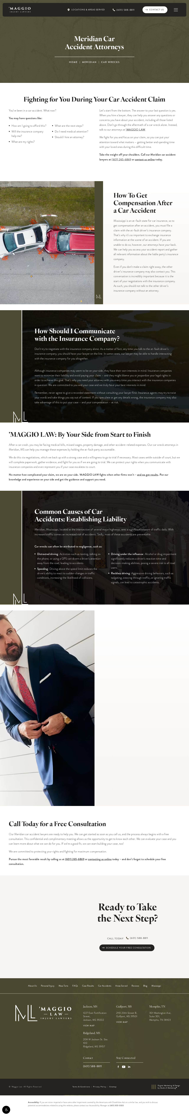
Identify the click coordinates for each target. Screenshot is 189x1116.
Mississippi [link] (156, 986)
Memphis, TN (157, 1006)
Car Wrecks (110, 62)
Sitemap (113, 1086)
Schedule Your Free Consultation (128, 947)
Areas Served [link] (121, 986)
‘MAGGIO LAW (135, 129)
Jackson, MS (90, 1006)
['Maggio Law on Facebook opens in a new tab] (118, 1067)
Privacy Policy (99, 1086)
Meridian (89, 62)
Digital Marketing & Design (169, 1086)
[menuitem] (32, 986)
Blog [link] (145, 986)
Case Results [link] (88, 986)
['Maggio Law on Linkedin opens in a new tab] (129, 1067)
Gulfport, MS (124, 1006)
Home (73, 62)
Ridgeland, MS (91, 1033)
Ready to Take (127, 913)
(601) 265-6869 (121, 159)
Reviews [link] (135, 986)
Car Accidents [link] (104, 986)
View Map (89, 1025)
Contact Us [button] (174, 1109)
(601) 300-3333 (117, 1105)
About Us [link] (32, 986)
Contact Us (156, 9)
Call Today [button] (127, 938)
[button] (6, 1110)
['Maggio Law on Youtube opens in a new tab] (124, 1067)
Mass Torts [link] (63, 986)
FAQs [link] (75, 986)
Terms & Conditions (81, 1086)
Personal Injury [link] (47, 986)
